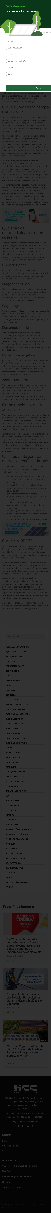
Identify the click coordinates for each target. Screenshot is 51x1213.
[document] (25, 606)
